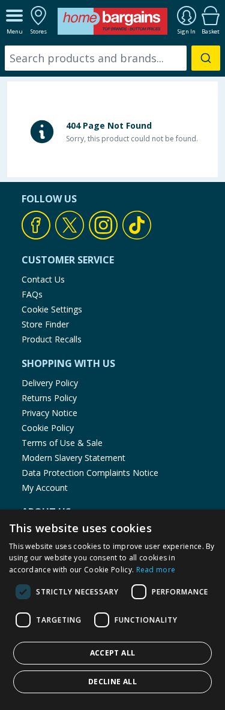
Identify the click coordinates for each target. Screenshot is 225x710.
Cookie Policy (48, 427)
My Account (45, 487)
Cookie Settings (52, 309)
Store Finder (45, 324)
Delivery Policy (50, 383)
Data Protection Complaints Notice (90, 472)
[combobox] (112, 58)
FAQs (32, 294)
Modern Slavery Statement (73, 457)
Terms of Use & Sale (62, 442)
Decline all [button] (112, 681)
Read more (156, 570)
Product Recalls (52, 339)
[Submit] (205, 58)
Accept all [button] (113, 653)
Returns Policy (49, 397)
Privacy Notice (49, 412)
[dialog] (112, 609)
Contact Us (43, 279)
